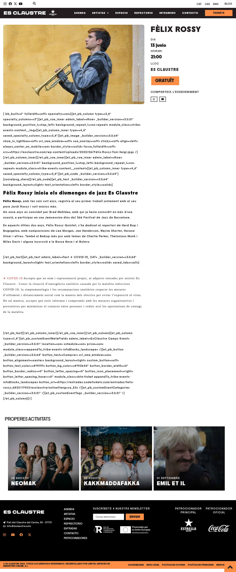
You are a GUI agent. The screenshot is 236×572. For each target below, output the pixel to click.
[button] (154, 99)
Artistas (98, 13)
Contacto (190, 13)
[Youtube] (12, 534)
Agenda (80, 13)
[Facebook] (21, 534)
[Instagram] (4, 534)
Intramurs (167, 13)
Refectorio (143, 13)
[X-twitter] (29, 534)
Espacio (121, 13)
